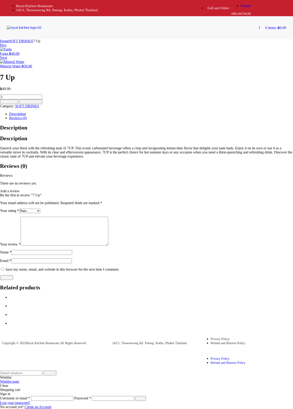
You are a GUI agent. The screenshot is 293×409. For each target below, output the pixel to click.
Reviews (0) (18, 118)
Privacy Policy (220, 339)
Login (140, 398)
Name (5, 252)
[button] (234, 351)
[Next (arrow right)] (285, 204)
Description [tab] (13, 128)
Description (17, 114)
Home (4, 41)
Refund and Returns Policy (228, 343)
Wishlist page (9, 381)
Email (5, 261)
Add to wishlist (31, 101)
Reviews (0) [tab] (13, 166)
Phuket (246, 6)
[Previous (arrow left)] (8, 204)
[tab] (151, 114)
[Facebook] (264, 7)
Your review (10, 244)
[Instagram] (280, 7)
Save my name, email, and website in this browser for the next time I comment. (62, 269)
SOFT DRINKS (21, 41)
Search (49, 373)
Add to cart (9, 101)
